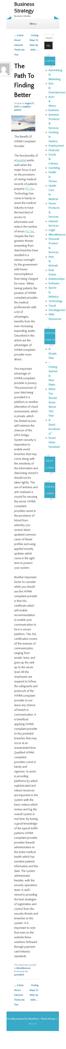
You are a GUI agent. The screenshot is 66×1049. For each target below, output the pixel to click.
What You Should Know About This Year (53, 402)
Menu (33, 23)
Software (54, 283)
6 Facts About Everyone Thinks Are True (19, 45)
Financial (54, 150)
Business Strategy (24, 7)
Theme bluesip (48, 1019)
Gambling (54, 167)
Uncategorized (57, 310)
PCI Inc (29, 188)
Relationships (57, 278)
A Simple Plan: (53, 353)
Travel (52, 305)
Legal (52, 230)
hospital (21, 160)
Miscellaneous (24, 968)
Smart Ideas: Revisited (54, 442)
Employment (56, 145)
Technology (56, 301)
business (54, 110)
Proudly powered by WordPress (23, 1019)
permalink (19, 975)
